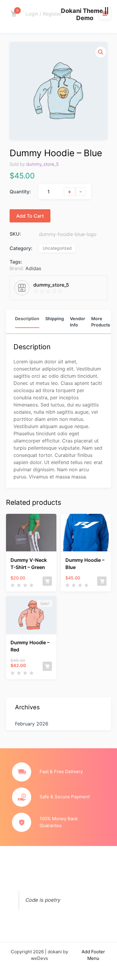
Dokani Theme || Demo (85, 14)
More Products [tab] (100, 322)
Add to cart (30, 216)
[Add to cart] (47, 581)
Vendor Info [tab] (77, 322)
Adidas (33, 268)
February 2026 (31, 724)
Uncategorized (57, 248)
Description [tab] (27, 318)
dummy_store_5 (42, 164)
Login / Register (44, 14)
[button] (100, 52)
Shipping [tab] (54, 318)
